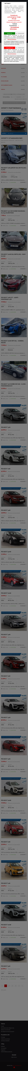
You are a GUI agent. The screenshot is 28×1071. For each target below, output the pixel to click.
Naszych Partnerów (12, 39)
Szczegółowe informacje (14, 28)
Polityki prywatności (13, 24)
